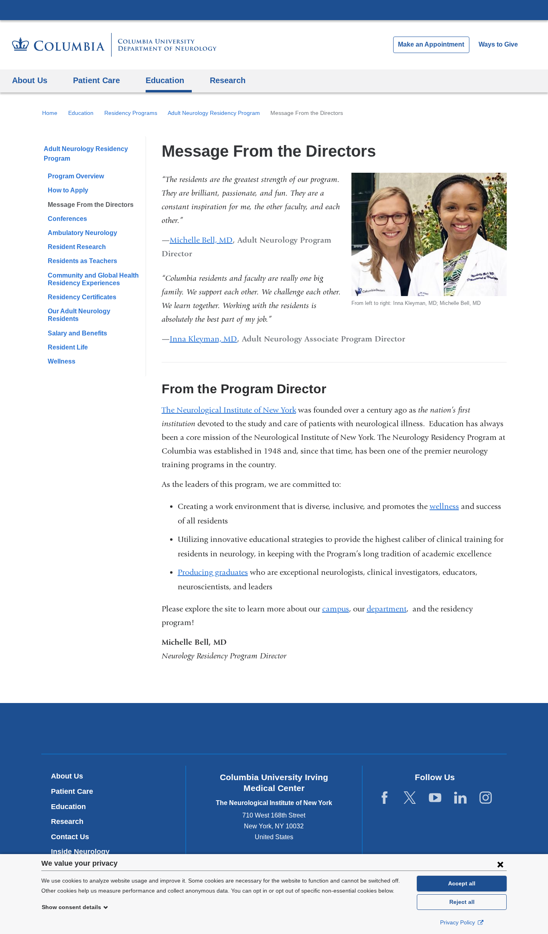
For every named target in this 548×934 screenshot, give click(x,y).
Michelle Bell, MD (201, 240)
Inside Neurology (83, 852)
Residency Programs (130, 113)
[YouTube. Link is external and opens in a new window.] (435, 798)
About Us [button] (29, 80)
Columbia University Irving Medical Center (274, 9)
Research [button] (228, 80)
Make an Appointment (431, 44)
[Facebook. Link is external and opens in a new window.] (384, 798)
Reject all (462, 902)
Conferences (67, 218)
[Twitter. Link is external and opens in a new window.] (409, 798)
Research (67, 822)
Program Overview (76, 176)
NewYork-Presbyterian (274, 730)
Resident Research (77, 246)
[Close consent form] (500, 864)
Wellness (61, 361)
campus (335, 608)
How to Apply (68, 190)
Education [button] (165, 80)
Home (49, 113)
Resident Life (68, 347)
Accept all (461, 883)
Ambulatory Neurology (82, 232)
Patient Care (72, 791)
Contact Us (70, 837)
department (386, 608)
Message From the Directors (91, 204)
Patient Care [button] (96, 80)
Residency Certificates (82, 297)
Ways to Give (498, 44)
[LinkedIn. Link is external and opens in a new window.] (460, 798)
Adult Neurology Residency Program (214, 113)
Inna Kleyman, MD (203, 338)
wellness (444, 506)
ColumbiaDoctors (390, 728)
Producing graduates (213, 572)
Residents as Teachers (82, 261)
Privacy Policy (458, 922)
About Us (67, 776)
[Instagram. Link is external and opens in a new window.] (485, 798)
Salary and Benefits (77, 333)
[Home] (114, 45)
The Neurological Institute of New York (229, 410)
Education (80, 113)
